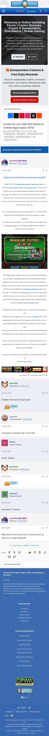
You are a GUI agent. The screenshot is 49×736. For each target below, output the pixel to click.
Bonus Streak (24, 636)
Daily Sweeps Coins (24, 649)
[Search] (45, 11)
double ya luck (9, 134)
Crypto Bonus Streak (24, 653)
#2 (46, 393)
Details (24, 729)
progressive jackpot (23, 137)
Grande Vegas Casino (36, 184)
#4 (46, 451)
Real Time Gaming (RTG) (16, 187)
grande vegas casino (35, 134)
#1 (46, 170)
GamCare (24, 612)
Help (7, 716)
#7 (46, 528)
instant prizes (9, 137)
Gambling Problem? (25, 618)
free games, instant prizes (31, 289)
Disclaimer (24, 609)
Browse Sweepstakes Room (24, 93)
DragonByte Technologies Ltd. (34, 726)
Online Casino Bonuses (24, 657)
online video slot (30, 187)
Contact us (9, 712)
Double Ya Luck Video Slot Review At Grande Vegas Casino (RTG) (24, 177)
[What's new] (40, 11)
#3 (46, 426)
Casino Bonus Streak (24, 640)
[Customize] (29, 708)
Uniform (23, 708)
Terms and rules (21, 712)
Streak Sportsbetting (24, 666)
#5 (46, 476)
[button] (3, 11)
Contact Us (24, 621)
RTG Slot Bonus (24, 661)
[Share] (43, 170)
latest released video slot (23, 184)
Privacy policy (34, 712)
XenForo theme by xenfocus (26, 733)
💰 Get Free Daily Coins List (24, 100)
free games (21, 134)
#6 (46, 503)
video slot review (10, 140)
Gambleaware (24, 615)
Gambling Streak (24, 645)
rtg (34, 137)
